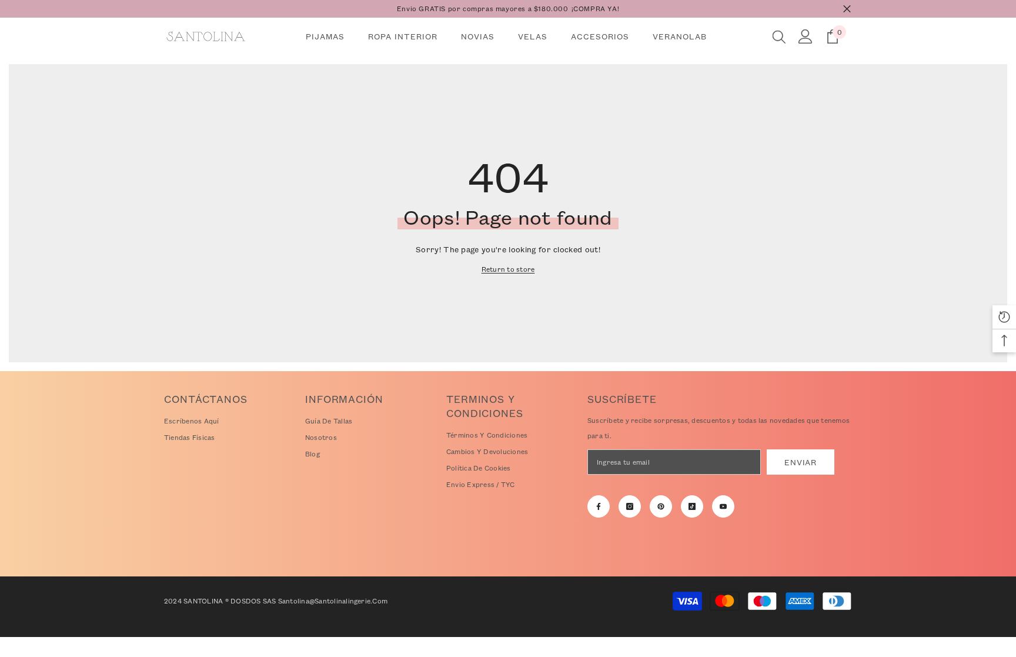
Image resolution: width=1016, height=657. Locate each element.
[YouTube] (723, 506)
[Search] (779, 36)
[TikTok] (692, 506)
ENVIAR (800, 462)
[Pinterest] (661, 506)
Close (847, 9)
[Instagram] (630, 506)
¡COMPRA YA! (596, 8)
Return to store (508, 269)
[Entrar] (805, 36)
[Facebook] (598, 506)
